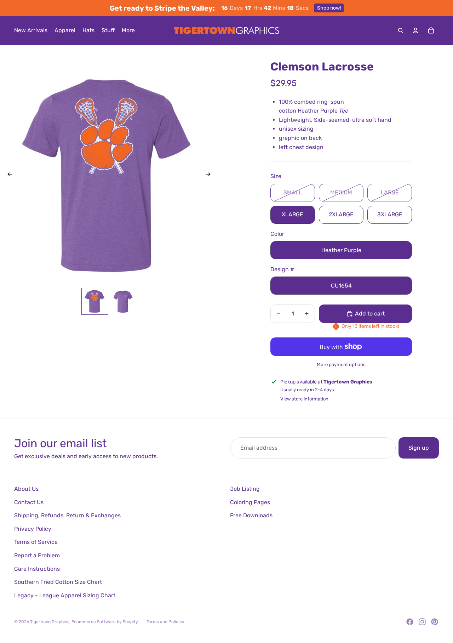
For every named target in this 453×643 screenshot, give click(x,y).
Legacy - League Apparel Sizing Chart (64, 595)
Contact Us (29, 502)
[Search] (400, 30)
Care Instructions (37, 568)
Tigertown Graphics (49, 621)
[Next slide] (210, 175)
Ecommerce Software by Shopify (104, 621)
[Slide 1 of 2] (95, 301)
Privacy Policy (32, 528)
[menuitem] (128, 30)
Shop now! (329, 8)
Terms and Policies (165, 621)
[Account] (415, 30)
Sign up (418, 447)
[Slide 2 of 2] (123, 301)
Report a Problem (37, 555)
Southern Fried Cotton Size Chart (58, 582)
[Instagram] (422, 622)
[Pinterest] (434, 622)
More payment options (341, 364)
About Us (26, 488)
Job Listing (245, 488)
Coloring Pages (250, 502)
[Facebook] (410, 622)
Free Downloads (251, 515)
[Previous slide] (8, 175)
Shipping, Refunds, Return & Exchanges (67, 515)
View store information (304, 399)
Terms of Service (36, 542)
